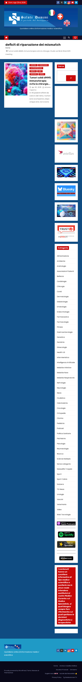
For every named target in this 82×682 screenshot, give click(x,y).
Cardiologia (61, 281)
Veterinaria (61, 504)
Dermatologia (63, 296)
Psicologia (61, 443)
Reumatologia (63, 448)
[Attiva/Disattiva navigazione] (64, 37)
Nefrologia (61, 383)
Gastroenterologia (36, 68)
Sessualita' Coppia (64, 469)
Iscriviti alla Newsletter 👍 (68, 673)
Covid (59, 291)
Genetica (33, 71)
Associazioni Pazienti (65, 271)
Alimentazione (63, 256)
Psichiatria (61, 438)
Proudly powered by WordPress (15, 671)
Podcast (60, 428)
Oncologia (34, 74)
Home (7, 48)
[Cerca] (71, 78)
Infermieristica (63, 357)
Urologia (60, 494)
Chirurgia (34, 65)
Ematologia (61, 306)
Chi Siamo (73, 670)
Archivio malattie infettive (68, 666)
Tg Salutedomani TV (70, 677)
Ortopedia (61, 413)
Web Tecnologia (64, 514)
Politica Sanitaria (64, 433)
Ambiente (61, 261)
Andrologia (61, 266)
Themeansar (8, 673)
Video (59, 509)
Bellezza (60, 276)
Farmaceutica (63, 317)
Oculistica (61, 398)
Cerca (61, 66)
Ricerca (42, 74)
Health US (61, 352)
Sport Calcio (62, 479)
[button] (69, 37)
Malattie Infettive (64, 367)
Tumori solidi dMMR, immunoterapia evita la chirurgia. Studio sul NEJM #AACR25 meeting (40, 84)
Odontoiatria (62, 403)
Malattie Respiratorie (66, 378)
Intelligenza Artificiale (66, 362)
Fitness (60, 327)
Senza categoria (64, 464)
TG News (60, 489)
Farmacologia (43, 65)
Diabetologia (62, 301)
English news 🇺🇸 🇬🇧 (51, 673)
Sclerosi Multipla (63, 459)
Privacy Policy (56, 677)
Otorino (60, 418)
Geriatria (60, 342)
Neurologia (61, 388)
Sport (59, 474)
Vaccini (60, 499)
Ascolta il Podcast (62, 670)
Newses (34, 671)
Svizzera (60, 484)
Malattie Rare (62, 372)
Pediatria (60, 423)
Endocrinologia (63, 312)
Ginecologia (62, 347)
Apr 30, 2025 (37, 87)
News (40, 71)
